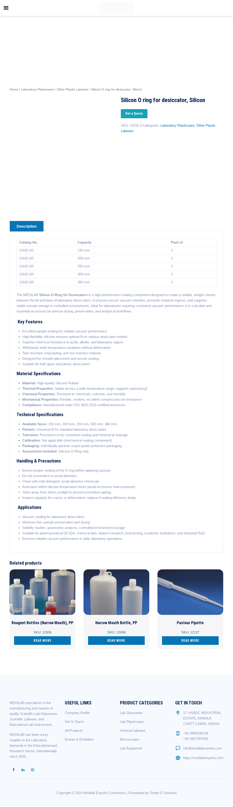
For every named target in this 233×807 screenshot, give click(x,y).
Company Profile (77, 713)
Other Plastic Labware (73, 89)
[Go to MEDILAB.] (165, 37)
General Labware (132, 730)
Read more (42, 640)
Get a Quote (134, 113)
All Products (74, 730)
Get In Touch (74, 722)
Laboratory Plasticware (37, 89)
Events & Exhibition (79, 739)
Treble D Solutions (163, 793)
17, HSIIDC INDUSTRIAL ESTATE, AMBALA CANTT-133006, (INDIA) (202, 718)
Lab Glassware (131, 713)
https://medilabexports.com (203, 758)
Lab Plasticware (132, 722)
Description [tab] (27, 226)
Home (14, 89)
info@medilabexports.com (202, 748)
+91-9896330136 (195, 733)
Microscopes (129, 739)
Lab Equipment (131, 748)
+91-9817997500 (195, 739)
